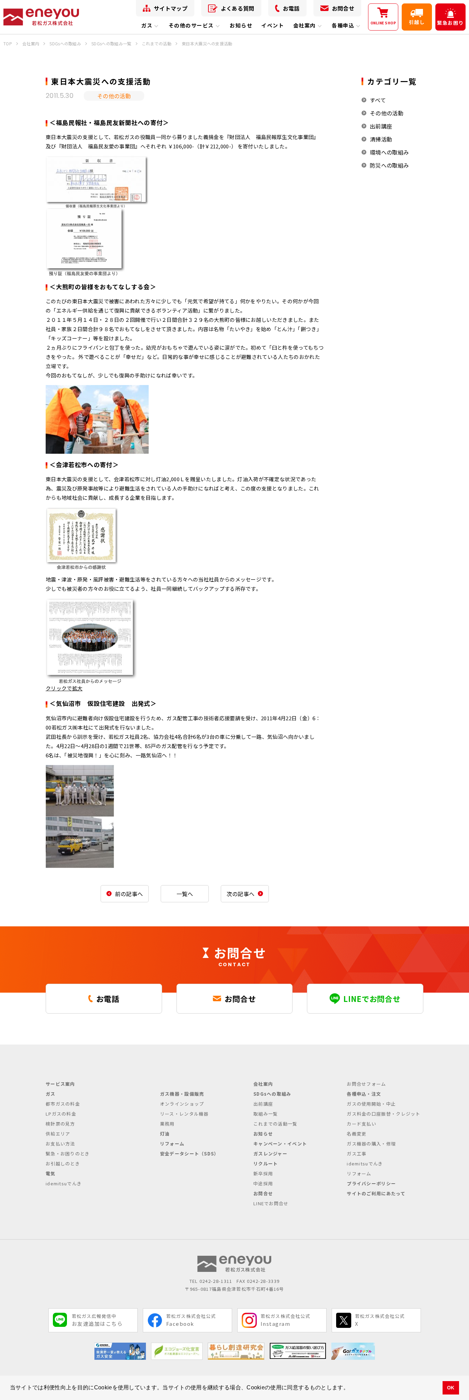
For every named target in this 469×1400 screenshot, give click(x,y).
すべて (378, 100)
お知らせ (241, 25)
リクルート (265, 1163)
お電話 (291, 8)
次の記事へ (241, 894)
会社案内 (304, 25)
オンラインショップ (182, 1103)
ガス (146, 25)
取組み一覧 (265, 1113)
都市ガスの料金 (63, 1103)
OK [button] (451, 1387)
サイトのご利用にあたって (376, 1193)
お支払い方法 (60, 1143)
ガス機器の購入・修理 (371, 1143)
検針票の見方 (60, 1123)
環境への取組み (389, 152)
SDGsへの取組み (272, 1094)
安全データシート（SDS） (189, 1153)
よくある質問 (237, 8)
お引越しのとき (63, 1163)
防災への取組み (389, 165)
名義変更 (356, 1133)
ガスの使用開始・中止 (371, 1103)
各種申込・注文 (364, 1094)
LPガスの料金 (61, 1113)
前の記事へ (129, 894)
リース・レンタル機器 (184, 1113)
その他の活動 (386, 113)
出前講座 (381, 126)
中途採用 (263, 1183)
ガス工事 (356, 1153)
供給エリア (58, 1133)
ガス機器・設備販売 (182, 1094)
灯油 (165, 1133)
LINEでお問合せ (271, 1203)
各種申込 (343, 25)
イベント (272, 25)
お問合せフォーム (366, 1084)
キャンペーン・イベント (280, 1143)
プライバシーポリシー (371, 1183)
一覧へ (184, 894)
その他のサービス (191, 25)
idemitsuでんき (64, 1183)
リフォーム (172, 1143)
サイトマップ (170, 8)
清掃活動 (381, 139)
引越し (417, 22)
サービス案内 (60, 1084)
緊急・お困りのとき (68, 1153)
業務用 (167, 1123)
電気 (51, 1173)
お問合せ (343, 8)
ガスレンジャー (270, 1153)
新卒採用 (263, 1173)
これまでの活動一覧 (275, 1123)
